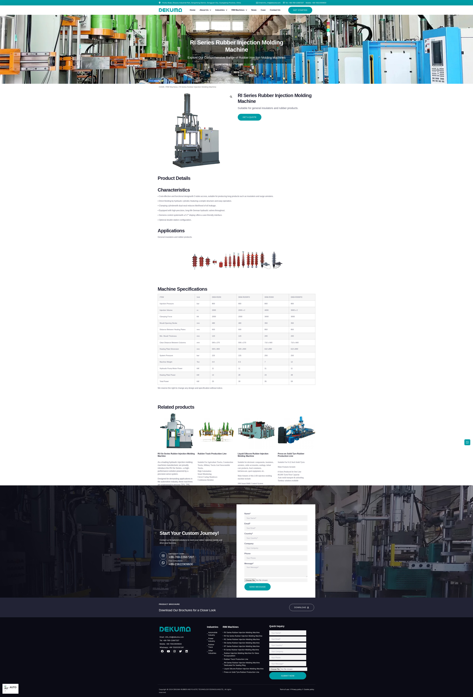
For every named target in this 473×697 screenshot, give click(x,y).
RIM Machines (238, 10)
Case (263, 10)
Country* (248, 534)
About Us (204, 10)
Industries (220, 10)
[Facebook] (162, 651)
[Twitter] (180, 651)
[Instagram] (174, 651)
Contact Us (275, 10)
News (253, 10)
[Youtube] (168, 651)
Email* (247, 524)
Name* (247, 514)
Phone (247, 554)
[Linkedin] (186, 651)
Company (248, 544)
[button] (300, 10)
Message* (248, 564)
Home (192, 10)
